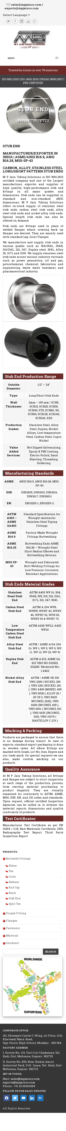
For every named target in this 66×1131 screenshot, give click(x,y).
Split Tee (15, 903)
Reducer (14, 882)
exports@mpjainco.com (19, 1082)
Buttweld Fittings (18, 858)
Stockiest (12, 943)
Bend (12, 893)
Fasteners (13, 928)
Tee (11, 871)
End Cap (14, 887)
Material (12, 935)
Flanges (11, 920)
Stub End (15, 898)
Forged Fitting (16, 913)
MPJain (23, 121)
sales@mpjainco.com (25, 1079)
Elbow (13, 865)
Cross (12, 876)
